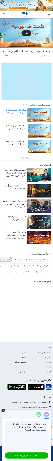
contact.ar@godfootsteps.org (34, 407)
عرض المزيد (27, 157)
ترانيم (24, 357)
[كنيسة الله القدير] (26, 14)
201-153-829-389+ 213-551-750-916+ (29, 402)
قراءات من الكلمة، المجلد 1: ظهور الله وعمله (31, 259)
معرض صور (21, 366)
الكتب (24, 352)
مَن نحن (23, 371)
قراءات (49, 362)
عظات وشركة (20, 362)
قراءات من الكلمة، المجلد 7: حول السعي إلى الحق (29, 265)
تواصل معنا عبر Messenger (26, 455)
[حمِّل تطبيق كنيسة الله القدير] (49, 386)
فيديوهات (48, 357)
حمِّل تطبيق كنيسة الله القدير (39, 380)
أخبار (50, 371)
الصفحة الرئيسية (45, 352)
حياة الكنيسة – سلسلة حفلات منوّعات (16, 272)
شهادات (48, 366)
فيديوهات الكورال (41, 272)
